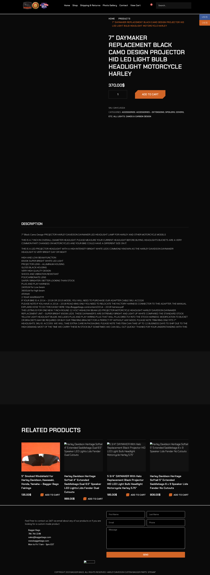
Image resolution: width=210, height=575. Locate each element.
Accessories (128, 112)
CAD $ (203, 22)
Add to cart (150, 94)
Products (124, 18)
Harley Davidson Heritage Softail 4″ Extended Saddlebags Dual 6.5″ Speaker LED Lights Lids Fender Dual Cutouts (82, 484)
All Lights (119, 116)
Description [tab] (32, 224)
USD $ (203, 17)
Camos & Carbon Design (138, 116)
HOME (112, 18)
